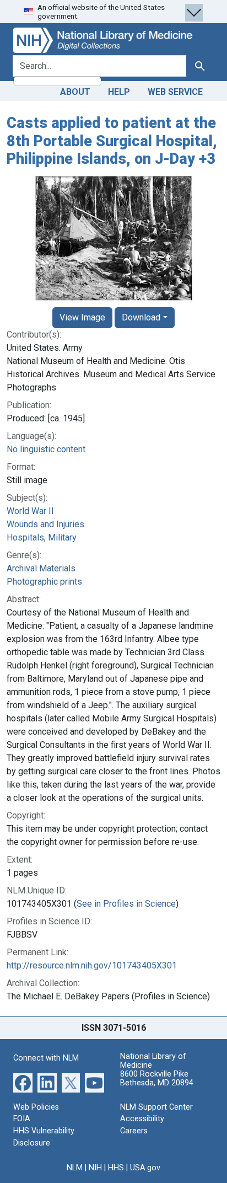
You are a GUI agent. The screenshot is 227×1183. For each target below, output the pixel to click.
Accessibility (142, 1118)
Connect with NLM (46, 1058)
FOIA (21, 1118)
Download (141, 317)
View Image (82, 317)
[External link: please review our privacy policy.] (23, 1082)
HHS (116, 1168)
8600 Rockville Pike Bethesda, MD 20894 (156, 1078)
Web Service (175, 92)
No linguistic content (46, 449)
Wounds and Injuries (45, 524)
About (75, 92)
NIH (95, 1168)
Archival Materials (41, 568)
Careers (134, 1131)
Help (119, 92)
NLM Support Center (156, 1107)
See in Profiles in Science (126, 903)
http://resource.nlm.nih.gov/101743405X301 (92, 965)
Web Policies (36, 1107)
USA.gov (145, 1168)
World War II (30, 511)
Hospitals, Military (42, 537)
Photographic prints (44, 581)
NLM (75, 1168)
